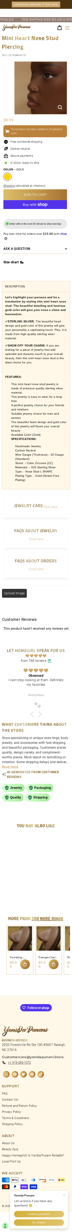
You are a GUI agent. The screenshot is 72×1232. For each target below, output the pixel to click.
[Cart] (59, 28)
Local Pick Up (11, 1161)
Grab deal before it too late (36, 4)
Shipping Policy (12, 1124)
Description (15, 286)
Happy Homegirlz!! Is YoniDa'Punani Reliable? (33, 1155)
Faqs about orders (36, 561)
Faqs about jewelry (36, 530)
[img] (36, 655)
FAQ (4, 1093)
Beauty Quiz (10, 1149)
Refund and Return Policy (19, 1106)
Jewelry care (28, 505)
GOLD (7, 177)
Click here (50, 507)
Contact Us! (10, 1099)
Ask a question (16, 249)
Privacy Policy (11, 1112)
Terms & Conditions (15, 1118)
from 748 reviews (33, 661)
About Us (8, 1143)
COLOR (13, 169)
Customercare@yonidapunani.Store (33, 1057)
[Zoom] (60, 107)
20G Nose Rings (48, 918)
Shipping (9, 185)
